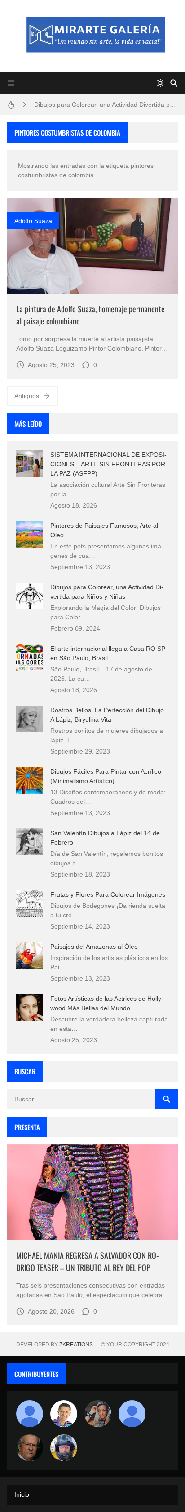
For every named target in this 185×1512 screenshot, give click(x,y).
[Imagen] (92, 246)
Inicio (21, 1494)
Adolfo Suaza (33, 220)
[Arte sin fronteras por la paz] (63, 1413)
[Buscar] (174, 83)
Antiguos (26, 395)
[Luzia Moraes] (97, 1413)
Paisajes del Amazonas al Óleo (94, 946)
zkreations (76, 1344)
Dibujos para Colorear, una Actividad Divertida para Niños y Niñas (106, 104)
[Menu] (11, 83)
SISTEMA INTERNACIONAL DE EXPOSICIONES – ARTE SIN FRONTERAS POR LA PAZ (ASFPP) (108, 464)
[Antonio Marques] (29, 1413)
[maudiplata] (63, 1447)
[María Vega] (132, 1413)
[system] (160, 83)
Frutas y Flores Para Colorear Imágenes (107, 894)
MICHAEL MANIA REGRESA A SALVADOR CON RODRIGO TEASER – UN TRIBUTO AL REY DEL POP (87, 1261)
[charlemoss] (29, 1447)
